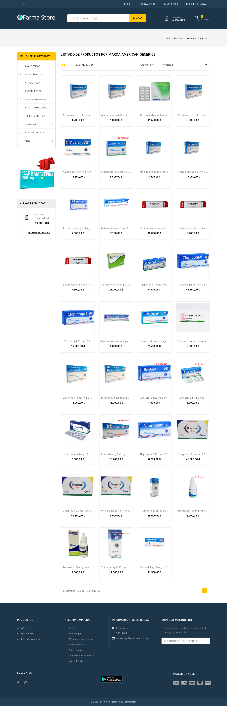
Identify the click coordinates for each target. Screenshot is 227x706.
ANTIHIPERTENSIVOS (35, 99)
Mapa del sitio (76, 661)
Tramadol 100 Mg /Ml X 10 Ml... (80, 567)
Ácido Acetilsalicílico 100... (78, 171)
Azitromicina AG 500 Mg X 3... (79, 228)
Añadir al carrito (67, 81)
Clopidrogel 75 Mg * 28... (193, 284)
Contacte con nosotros (81, 655)
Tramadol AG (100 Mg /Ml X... (117, 567)
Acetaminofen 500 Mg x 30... (194, 115)
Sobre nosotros (77, 644)
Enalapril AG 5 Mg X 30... (192, 397)
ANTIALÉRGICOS (33, 74)
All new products (39, 232)
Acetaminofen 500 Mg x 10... (79, 115)
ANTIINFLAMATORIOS (36, 107)
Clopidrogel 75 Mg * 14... (154, 284)
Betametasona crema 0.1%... (117, 228)
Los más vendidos (31, 639)
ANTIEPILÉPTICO (33, 91)
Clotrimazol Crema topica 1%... (118, 341)
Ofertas (25, 628)
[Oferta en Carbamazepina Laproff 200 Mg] (36, 173)
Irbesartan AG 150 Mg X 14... (117, 454)
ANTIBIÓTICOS (32, 83)
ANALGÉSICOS (32, 66)
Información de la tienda (130, 619)
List (69, 65)
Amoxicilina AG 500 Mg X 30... (194, 171)
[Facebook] (20, 682)
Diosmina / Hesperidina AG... (78, 397)
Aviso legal (75, 633)
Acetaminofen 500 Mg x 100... (118, 115)
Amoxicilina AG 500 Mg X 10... (156, 171)
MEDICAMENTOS (147, 4)
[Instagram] (27, 682)
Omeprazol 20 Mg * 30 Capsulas (119, 510)
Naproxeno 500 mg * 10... (154, 454)
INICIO (127, 4)
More (27, 141)
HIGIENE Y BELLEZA (196, 4)
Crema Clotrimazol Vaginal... (155, 341)
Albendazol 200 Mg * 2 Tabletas (119, 171)
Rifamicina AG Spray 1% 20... (155, 510)
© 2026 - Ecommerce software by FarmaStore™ (113, 702)
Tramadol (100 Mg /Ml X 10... (194, 510)
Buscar (137, 18)
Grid (63, 65)
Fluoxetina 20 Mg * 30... (77, 454)
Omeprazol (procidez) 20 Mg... (195, 454)
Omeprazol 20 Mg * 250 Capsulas (82, 510)
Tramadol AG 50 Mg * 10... (154, 567)
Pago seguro (76, 650)
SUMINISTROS (171, 4)
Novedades (27, 633)
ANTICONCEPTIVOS (35, 132)
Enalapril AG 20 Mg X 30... (154, 397)
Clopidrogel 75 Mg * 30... (78, 341)
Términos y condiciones (82, 639)
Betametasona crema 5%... (193, 228)
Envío (72, 628)
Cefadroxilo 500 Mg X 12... (116, 284)
